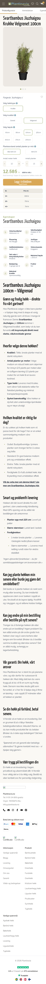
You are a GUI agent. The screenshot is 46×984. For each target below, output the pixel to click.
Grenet (12, 120)
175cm (17, 140)
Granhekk (29, 878)
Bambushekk (30, 853)
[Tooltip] (17, 103)
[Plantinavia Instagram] (13, 810)
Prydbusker (29, 899)
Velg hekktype (9, 103)
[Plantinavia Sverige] (16, 979)
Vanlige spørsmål (10, 853)
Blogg (5, 858)
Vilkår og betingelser (11, 883)
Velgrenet (33, 120)
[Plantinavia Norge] (20, 979)
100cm (28, 132)
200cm (28, 140)
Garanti (6, 878)
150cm (7, 140)
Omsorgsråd (8, 868)
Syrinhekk (29, 904)
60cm (7, 132)
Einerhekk (29, 868)
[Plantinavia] (19, 4)
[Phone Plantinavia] (4, 810)
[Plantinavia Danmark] (25, 979)
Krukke (13, 109)
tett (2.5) (34, 152)
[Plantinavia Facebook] (17, 810)
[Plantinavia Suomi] (29, 979)
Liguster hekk (30, 894)
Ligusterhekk (8, 946)
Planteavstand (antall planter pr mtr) (18, 146)
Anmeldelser (27, 11)
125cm (38, 132)
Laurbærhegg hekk (33, 888)
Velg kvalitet (8, 115)
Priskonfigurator (8, 11)
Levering (6, 863)
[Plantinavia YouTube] (21, 810)
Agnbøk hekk (8, 921)
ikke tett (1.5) (11, 152)
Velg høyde (8, 127)
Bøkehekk (29, 863)
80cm (18, 132)
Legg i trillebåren (22, 182)
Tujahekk (28, 909)
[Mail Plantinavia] (8, 810)
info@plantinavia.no (11, 805)
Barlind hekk (30, 858)
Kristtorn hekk (30, 883)
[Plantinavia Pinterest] (26, 810)
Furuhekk (28, 873)
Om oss (6, 873)
